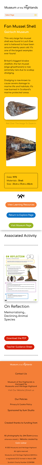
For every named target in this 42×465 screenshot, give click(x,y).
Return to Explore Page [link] (21, 215)
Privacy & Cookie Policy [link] (21, 404)
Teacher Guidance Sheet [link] (19, 347)
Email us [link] (30, 390)
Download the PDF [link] (16, 338)
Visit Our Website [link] (16, 390)
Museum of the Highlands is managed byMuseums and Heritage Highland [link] (21, 384)
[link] (21, 7)
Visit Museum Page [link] (21, 225)
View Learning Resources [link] (21, 204)
